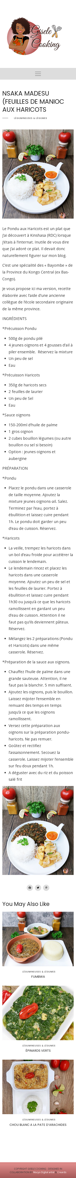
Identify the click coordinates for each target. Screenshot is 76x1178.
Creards (61, 1172)
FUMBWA (38, 976)
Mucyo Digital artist (43, 1172)
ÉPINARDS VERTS (38, 1050)
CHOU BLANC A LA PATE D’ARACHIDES (38, 1125)
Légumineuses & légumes (30, 118)
